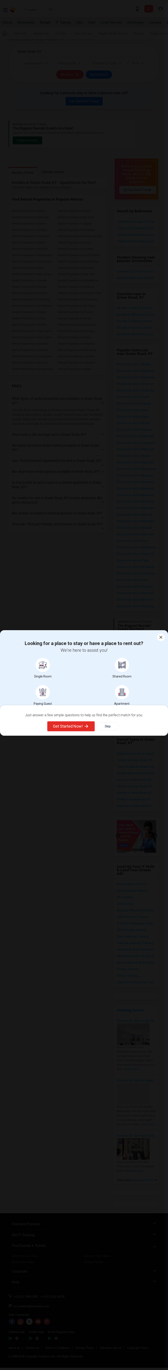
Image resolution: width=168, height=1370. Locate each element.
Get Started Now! (68, 726)
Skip (108, 726)
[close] (161, 637)
